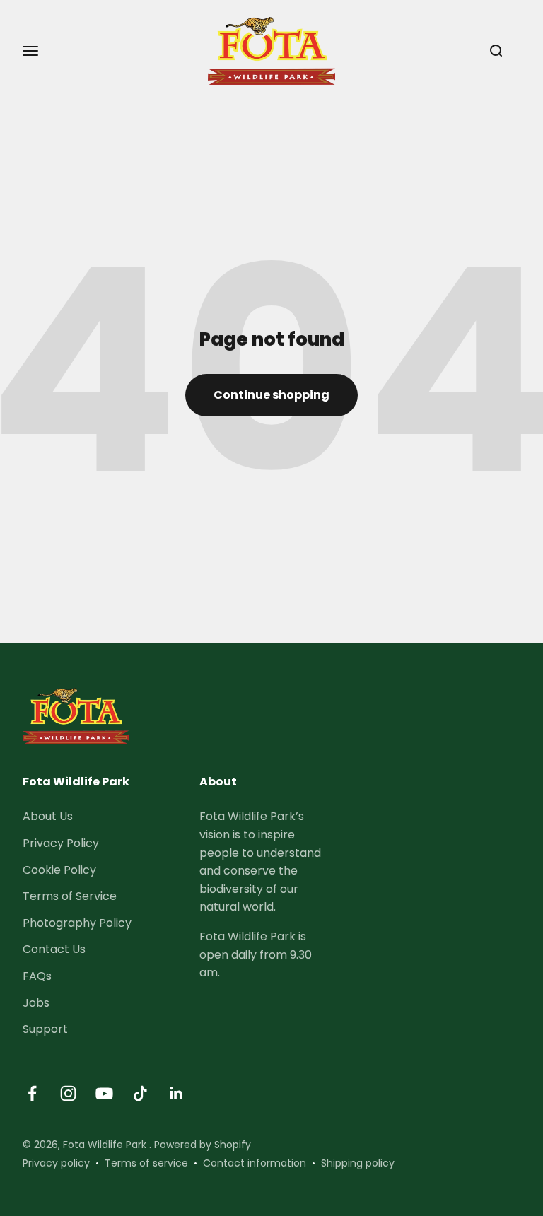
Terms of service (146, 1163)
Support (45, 1029)
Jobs (36, 1003)
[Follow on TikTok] (140, 1093)
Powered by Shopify (202, 1145)
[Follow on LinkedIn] (176, 1093)
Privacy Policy (61, 843)
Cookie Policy (59, 870)
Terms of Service (70, 896)
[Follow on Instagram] (68, 1093)
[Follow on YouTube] (104, 1093)
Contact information (254, 1163)
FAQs (37, 976)
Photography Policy (77, 923)
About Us (48, 816)
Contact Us (54, 949)
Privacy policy (56, 1163)
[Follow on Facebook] (32, 1093)
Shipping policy (358, 1163)
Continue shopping (271, 395)
